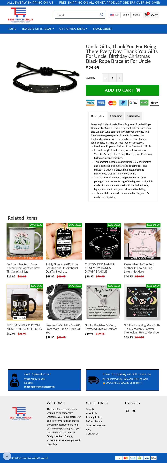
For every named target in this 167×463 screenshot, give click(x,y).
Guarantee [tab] (133, 116)
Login (126, 15)
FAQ (88, 429)
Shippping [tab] (115, 116)
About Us (91, 413)
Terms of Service (95, 425)
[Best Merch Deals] (25, 15)
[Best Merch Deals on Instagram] (127, 411)
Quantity (90, 78)
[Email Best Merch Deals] (133, 411)
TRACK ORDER (103, 29)
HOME (12, 29)
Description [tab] (98, 116)
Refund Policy (94, 421)
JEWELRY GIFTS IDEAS (37, 29)
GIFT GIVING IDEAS (72, 29)
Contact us (92, 433)
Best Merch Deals (24, 458)
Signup (136, 15)
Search (90, 409)
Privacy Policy (94, 417)
